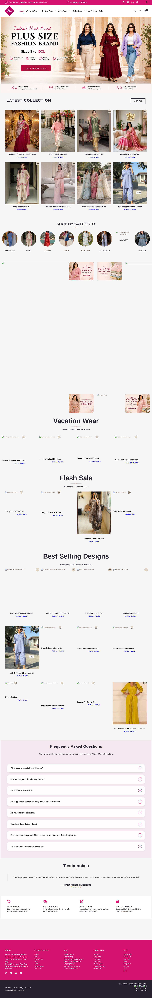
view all (138, 101)
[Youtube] (16, 973)
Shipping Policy (69, 964)
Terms (139, 983)
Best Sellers (98, 968)
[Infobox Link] (76, 55)
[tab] (76, 768)
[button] (39, 11)
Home (21, 11)
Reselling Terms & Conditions (73, 959)
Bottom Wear (47, 11)
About (36, 957)
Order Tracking (69, 954)
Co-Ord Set (127, 957)
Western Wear (31, 11)
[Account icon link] (147, 2)
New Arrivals (92, 11)
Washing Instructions (71, 968)
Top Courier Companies (72, 966)
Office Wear (97, 957)
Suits (125, 961)
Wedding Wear (98, 964)
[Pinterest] (137, 2)
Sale (101, 11)
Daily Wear (97, 961)
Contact (36, 964)
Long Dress (127, 964)
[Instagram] (123, 2)
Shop (36, 961)
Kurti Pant (127, 959)
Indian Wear (62, 11)
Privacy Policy (123, 983)
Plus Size (97, 954)
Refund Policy (68, 957)
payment (124, 911)
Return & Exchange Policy (72, 961)
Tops (125, 968)
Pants (125, 971)
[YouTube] (132, 2)
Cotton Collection (99, 966)
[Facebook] (128, 2)
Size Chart (37, 968)
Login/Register (39, 966)
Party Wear (97, 959)
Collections (77, 11)
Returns (145, 983)
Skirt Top (126, 966)
